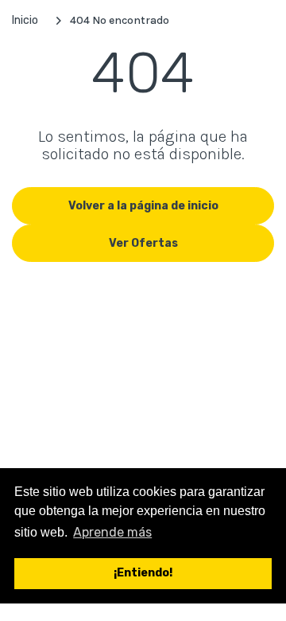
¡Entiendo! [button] (143, 573)
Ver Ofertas (143, 243)
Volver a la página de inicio (143, 206)
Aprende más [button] (112, 532)
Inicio (25, 20)
